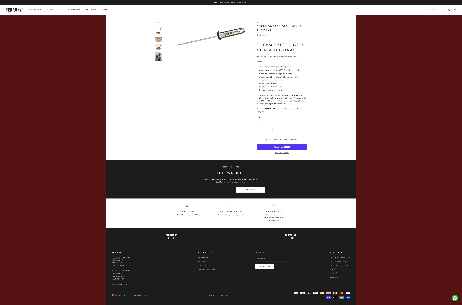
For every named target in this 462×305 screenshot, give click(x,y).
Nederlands (431, 10)
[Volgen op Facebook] (168, 238)
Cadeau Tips (74, 10)
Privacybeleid (203, 265)
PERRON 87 (116, 271)
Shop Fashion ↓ (35, 10)
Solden (104, 10)
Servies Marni (335, 277)
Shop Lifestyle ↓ (55, 10)
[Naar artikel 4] (158, 47)
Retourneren (202, 261)
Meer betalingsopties (282, 152)
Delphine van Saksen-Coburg (340, 257)
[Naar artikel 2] (158, 30)
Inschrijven (250, 190)
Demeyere (333, 269)
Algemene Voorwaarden (206, 269)
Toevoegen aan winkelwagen (282, 139)
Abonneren (264, 266)
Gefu (259, 22)
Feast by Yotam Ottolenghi (339, 265)
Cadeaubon (90, 10)
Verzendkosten (203, 257)
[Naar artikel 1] (158, 22)
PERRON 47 (116, 257)
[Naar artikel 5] (158, 57)
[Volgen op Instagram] (173, 238)
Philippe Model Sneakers (338, 261)
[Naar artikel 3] (158, 39)
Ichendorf (333, 273)
